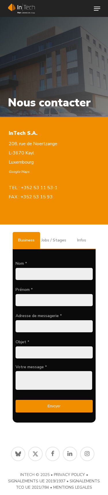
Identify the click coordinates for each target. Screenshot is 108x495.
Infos (81, 240)
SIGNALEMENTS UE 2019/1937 (36, 481)
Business (26, 240)
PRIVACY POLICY (69, 474)
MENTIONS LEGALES (72, 487)
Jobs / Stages (53, 240)
